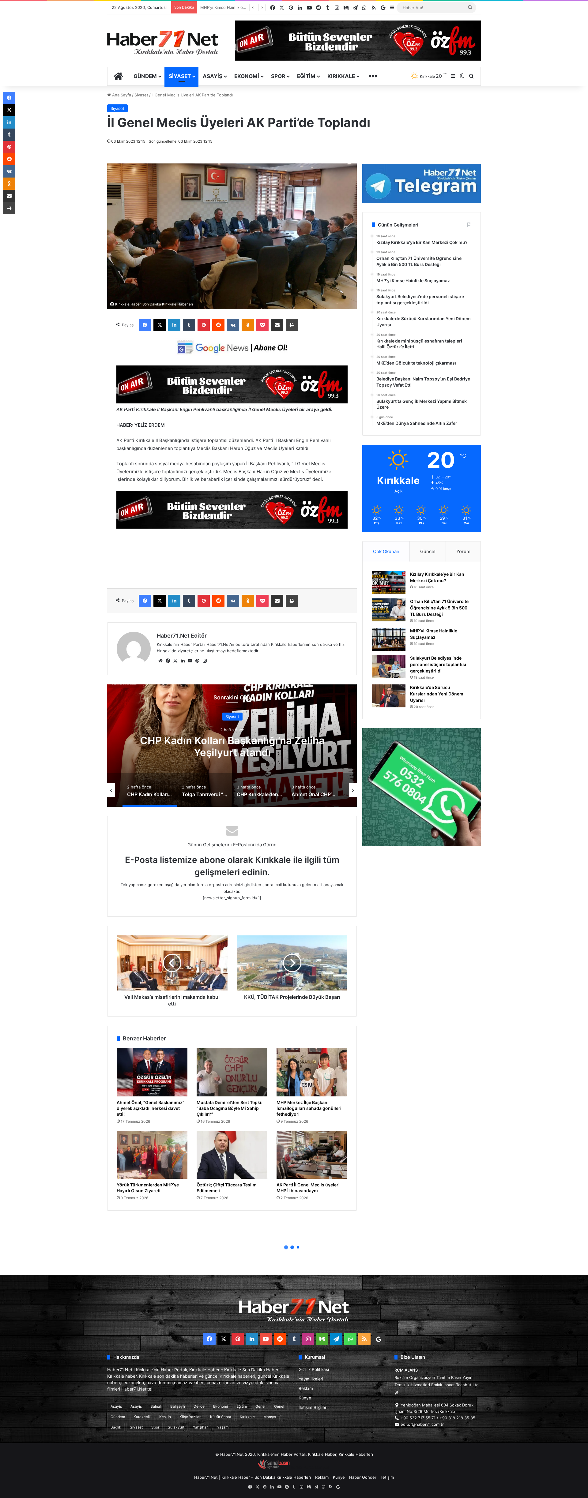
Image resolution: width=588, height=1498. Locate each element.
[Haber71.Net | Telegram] (421, 183)
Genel (260, 1406)
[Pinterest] (204, 325)
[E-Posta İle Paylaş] (277, 325)
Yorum (463, 551)
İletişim (387, 1477)
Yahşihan (201, 1427)
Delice (199, 1406)
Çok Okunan (386, 551)
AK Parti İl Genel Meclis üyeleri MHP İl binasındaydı (308, 1187)
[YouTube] (190, 661)
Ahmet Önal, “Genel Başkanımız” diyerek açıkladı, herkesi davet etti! (150, 1108)
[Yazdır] (292, 325)
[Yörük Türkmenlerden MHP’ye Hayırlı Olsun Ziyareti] (152, 1155)
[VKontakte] (233, 325)
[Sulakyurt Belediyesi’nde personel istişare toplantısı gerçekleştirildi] (388, 666)
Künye (305, 1397)
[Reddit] (218, 325)
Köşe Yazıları (190, 1416)
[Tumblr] (189, 325)
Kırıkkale (341, 76)
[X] (159, 325)
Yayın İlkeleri (311, 1378)
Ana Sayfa (121, 94)
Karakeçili (142, 1416)
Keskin (165, 1416)
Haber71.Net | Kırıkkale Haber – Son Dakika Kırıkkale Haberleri (252, 1477)
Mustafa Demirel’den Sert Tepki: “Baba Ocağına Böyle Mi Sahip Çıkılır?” (229, 1108)
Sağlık (116, 1427)
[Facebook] (145, 325)
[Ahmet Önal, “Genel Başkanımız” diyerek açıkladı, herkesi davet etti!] (152, 1072)
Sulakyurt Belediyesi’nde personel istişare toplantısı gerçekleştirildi (438, 664)
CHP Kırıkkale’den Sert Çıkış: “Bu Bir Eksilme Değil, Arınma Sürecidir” (232, 746)
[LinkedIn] (174, 325)
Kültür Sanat (220, 1416)
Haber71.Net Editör (182, 635)
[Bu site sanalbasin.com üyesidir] (274, 1467)
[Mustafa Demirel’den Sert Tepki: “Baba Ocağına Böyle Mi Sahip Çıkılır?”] (232, 1072)
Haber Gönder (362, 1477)
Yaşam (222, 1427)
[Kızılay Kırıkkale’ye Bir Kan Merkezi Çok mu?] (388, 582)
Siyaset (180, 76)
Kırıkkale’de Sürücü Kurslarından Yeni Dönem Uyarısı (436, 694)
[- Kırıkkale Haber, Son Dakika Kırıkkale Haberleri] (232, 402)
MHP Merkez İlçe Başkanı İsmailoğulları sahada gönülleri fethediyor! (309, 1108)
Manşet (269, 1416)
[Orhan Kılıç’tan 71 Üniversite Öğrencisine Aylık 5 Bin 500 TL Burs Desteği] (388, 609)
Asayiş (212, 76)
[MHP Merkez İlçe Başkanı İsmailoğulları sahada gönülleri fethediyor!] (312, 1072)
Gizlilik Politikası (314, 1369)
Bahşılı (156, 1406)
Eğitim (306, 76)
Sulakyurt (176, 1427)
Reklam (306, 1388)
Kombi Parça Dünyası (310, 1467)
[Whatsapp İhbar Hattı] (421, 787)
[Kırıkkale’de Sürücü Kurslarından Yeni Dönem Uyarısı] (388, 695)
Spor (278, 76)
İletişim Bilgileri (313, 1407)
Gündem (145, 76)
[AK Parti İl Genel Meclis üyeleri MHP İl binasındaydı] (312, 1155)
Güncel (427, 551)
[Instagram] (204, 661)
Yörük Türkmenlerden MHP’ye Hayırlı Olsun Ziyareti (148, 1187)
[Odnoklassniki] (248, 325)
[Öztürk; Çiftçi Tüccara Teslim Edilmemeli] (232, 1155)
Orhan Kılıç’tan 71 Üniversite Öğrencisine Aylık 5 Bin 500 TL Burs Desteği (439, 608)
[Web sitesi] (160, 661)
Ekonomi (246, 76)
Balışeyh (177, 1406)
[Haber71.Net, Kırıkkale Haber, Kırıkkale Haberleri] (162, 42)
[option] (232, 745)
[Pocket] (262, 325)
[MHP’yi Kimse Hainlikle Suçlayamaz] (388, 639)
